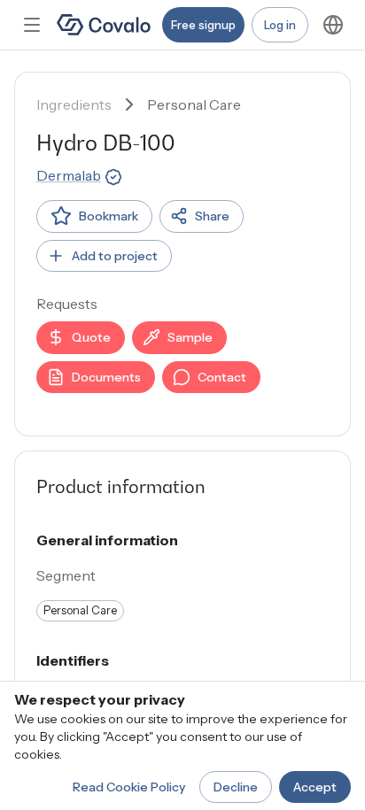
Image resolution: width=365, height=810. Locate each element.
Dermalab (68, 175)
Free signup (203, 25)
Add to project (115, 256)
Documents (106, 377)
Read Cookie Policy (129, 787)
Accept (315, 787)
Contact (222, 377)
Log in (280, 25)
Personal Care (194, 104)
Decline (236, 787)
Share (212, 216)
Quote (91, 337)
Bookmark (108, 216)
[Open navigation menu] (32, 24)
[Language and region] (333, 24)
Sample (190, 337)
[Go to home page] (104, 24)
